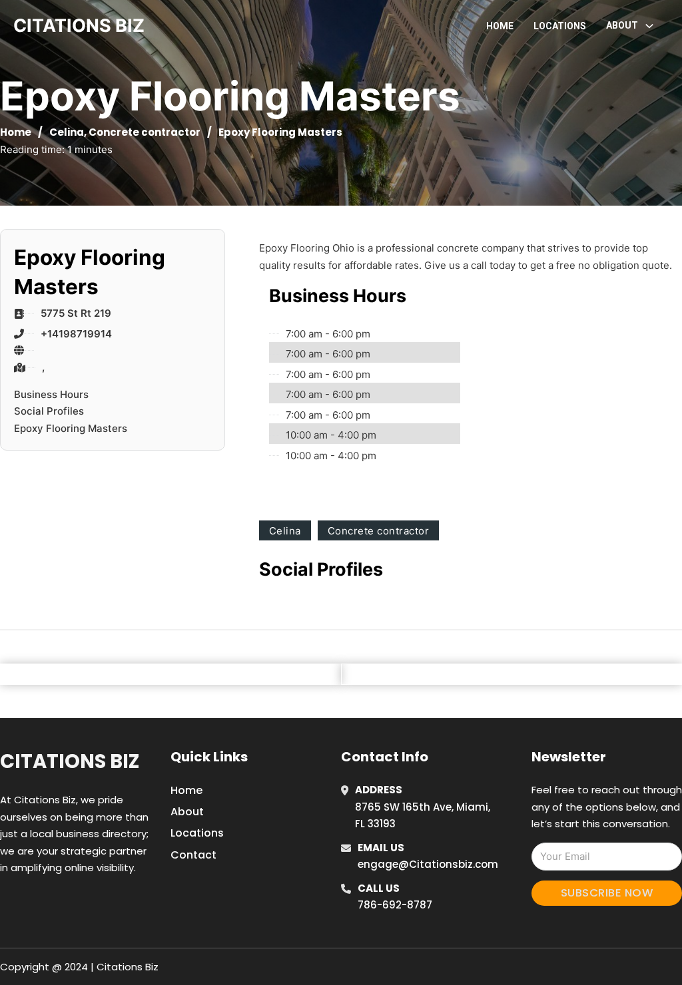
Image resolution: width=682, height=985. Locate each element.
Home (499, 26)
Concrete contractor (144, 132)
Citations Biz (69, 761)
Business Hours (51, 394)
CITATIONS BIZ (79, 26)
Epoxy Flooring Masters (70, 428)
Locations (559, 26)
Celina (66, 132)
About (187, 811)
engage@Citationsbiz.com (428, 864)
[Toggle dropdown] (649, 26)
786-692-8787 (395, 905)
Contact (193, 855)
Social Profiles (49, 411)
